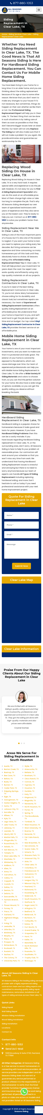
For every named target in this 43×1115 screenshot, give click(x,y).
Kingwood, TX (30, 797)
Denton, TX (8, 890)
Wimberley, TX (10, 862)
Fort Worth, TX (31, 927)
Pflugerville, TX (10, 840)
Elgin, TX (7, 796)
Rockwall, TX (9, 948)
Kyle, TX (7, 818)
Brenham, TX (30, 775)
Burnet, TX (8, 785)
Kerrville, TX (9, 812)
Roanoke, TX (30, 951)
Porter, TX (29, 810)
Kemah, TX (29, 877)
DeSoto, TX (8, 893)
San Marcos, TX (10, 850)
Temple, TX (9, 853)
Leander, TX (9, 831)
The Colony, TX (10, 957)
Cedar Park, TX (10, 788)
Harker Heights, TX (12, 803)
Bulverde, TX (30, 834)
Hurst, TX (28, 936)
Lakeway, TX (9, 828)
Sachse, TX (8, 954)
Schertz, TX (29, 852)
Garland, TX (9, 914)
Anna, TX (8, 871)
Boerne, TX (29, 831)
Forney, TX (8, 908)
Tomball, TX (30, 821)
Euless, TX (29, 924)
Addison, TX (9, 865)
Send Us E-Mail (14, 1048)
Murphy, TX (8, 936)
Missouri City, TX (31, 883)
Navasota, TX (30, 803)
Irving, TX (8, 923)
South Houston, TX (32, 899)
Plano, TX (8, 939)
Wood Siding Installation (12, 1019)
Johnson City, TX (11, 809)
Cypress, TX (30, 785)
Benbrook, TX (30, 914)
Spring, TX (29, 813)
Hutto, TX (8, 806)
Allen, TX (7, 868)
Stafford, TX (30, 902)
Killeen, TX (8, 815)
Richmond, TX (30, 889)
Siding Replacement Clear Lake (20, 35)
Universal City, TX (32, 858)
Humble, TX (29, 791)
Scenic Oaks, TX (31, 849)
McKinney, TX (9, 932)
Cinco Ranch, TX (32, 778)
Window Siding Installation (13, 1015)
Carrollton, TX (10, 875)
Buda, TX (8, 782)
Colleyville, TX (30, 921)
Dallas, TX (8, 887)
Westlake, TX (9, 859)
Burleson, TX (30, 918)
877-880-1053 (23, 3)
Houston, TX (30, 788)
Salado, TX (8, 846)
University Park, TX (12, 961)
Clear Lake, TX (31, 864)
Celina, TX (8, 878)
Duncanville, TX (10, 896)
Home (4, 34)
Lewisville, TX (9, 926)
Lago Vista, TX (10, 821)
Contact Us (7, 1032)
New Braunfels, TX (32, 843)
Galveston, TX (31, 874)
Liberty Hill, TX (10, 834)
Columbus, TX (31, 868)
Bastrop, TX (9, 772)
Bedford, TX (30, 911)
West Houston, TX (32, 825)
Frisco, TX (8, 911)
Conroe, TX (29, 782)
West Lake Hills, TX (12, 856)
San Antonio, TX (31, 846)
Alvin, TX (28, 861)
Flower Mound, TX (11, 905)
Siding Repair (7, 1007)
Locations (6, 1028)
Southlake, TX (30, 954)
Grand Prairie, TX (32, 930)
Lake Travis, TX (10, 825)
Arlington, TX (30, 908)
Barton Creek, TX (11, 769)
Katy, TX (28, 794)
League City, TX (31, 880)
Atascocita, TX (31, 769)
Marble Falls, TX (11, 837)
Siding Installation (9, 1024)
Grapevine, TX (31, 933)
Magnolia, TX (30, 800)
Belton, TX (8, 778)
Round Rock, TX (10, 843)
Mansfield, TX (30, 943)
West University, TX (33, 828)
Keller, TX (28, 939)
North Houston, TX (32, 807)
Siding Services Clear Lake (20, 34)
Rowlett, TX (9, 951)
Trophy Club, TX (31, 957)
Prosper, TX (9, 942)
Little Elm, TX (9, 929)
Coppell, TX (9, 881)
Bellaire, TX (29, 772)
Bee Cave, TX (9, 775)
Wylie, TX (28, 766)
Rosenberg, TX (31, 893)
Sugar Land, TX (31, 905)
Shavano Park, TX (32, 855)
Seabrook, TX (30, 896)
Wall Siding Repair (9, 1011)
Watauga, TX (30, 961)
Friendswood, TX (32, 871)
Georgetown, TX (11, 800)
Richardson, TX (10, 945)
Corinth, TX (8, 884)
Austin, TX (8, 766)
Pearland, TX (30, 886)
